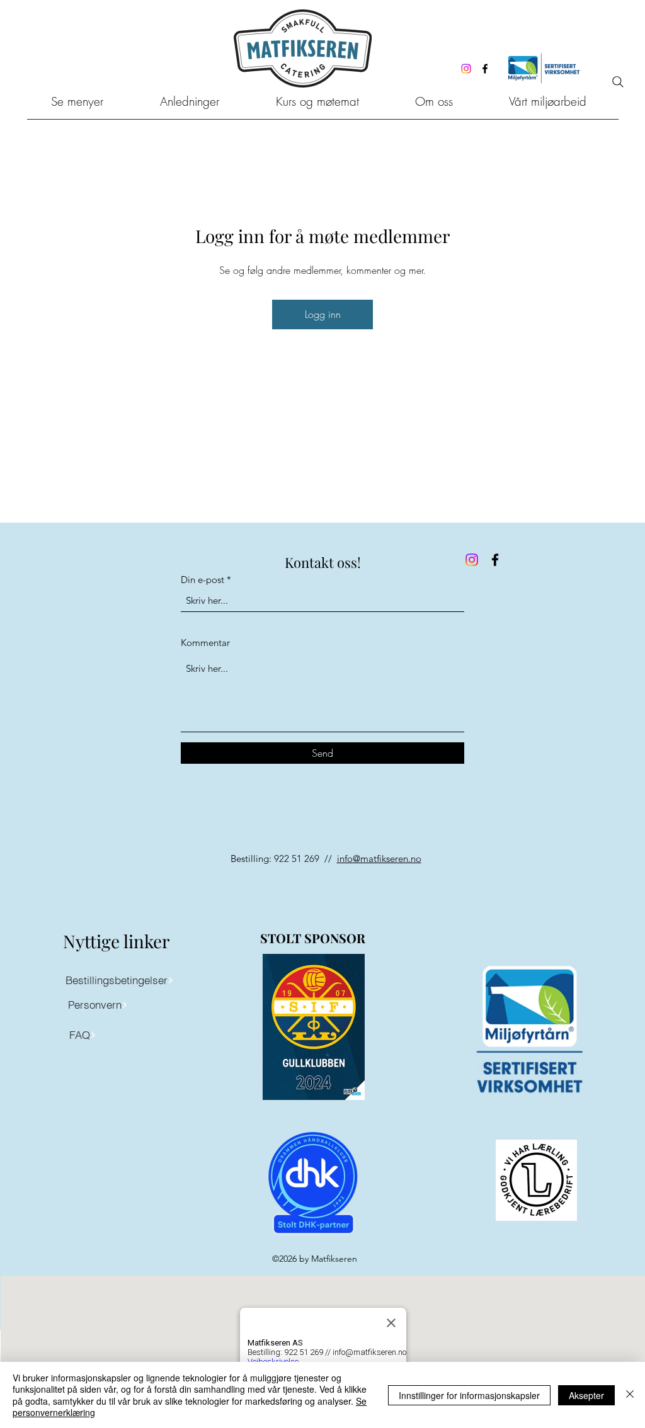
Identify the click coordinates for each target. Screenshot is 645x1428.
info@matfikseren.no (379, 858)
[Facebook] (485, 68)
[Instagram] (466, 68)
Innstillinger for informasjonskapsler (469, 1395)
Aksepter (586, 1395)
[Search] (618, 82)
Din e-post (202, 579)
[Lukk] (629, 1395)
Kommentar (205, 642)
